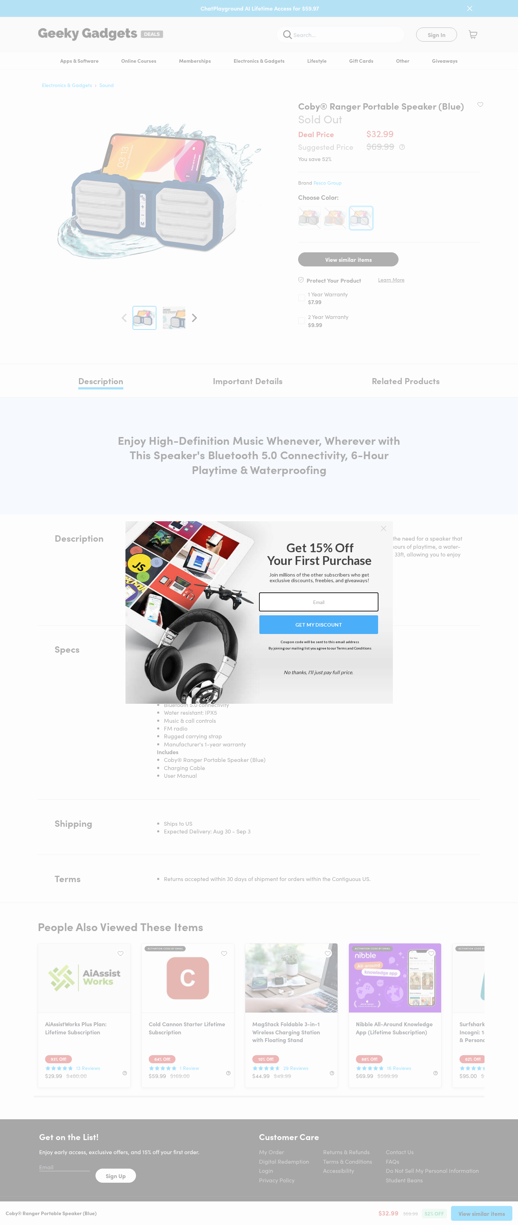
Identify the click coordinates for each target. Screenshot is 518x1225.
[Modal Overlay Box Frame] (259, 612)
